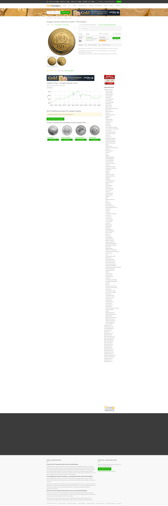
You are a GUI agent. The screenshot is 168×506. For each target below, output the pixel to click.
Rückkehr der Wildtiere (111, 265)
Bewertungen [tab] (66, 24)
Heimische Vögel (109, 182)
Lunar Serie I (108, 215)
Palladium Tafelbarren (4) (109, 355)
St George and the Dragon (111, 279)
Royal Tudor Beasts (110, 259)
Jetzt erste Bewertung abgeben (55, 119)
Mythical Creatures (110, 240)
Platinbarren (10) (108, 347)
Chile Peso (108, 124)
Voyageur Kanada (109, 309)
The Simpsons (109, 300)
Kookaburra (108, 202)
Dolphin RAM (109, 146)
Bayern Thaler (109, 105)
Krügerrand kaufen (62, 503)
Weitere (82, 5)
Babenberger (108, 103)
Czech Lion (108, 135)
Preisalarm (106, 33)
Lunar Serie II (108, 216)
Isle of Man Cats (109, 190)
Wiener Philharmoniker (111, 314)
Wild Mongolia (109, 315)
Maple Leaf (108, 227)
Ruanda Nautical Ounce (111, 264)
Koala (107, 201)
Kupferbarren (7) (108, 359)
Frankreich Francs (109, 161)
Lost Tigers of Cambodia (111, 213)
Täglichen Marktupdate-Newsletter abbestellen (107, 471)
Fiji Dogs (107, 155)
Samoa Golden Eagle (110, 268)
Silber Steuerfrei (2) (108, 344)
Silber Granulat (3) (108, 342)
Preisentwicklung (58, 24)
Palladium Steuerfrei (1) (109, 356)
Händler (91, 5)
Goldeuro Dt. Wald (110, 174)
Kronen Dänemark (110, 205)
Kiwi (106, 198)
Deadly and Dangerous (111, 138)
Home (64, 5)
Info (52, 24)
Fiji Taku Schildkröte (110, 157)
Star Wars (108, 282)
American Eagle (109, 92)
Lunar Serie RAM (109, 220)
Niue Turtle (108, 246)
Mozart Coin (108, 235)
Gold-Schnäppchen (81, 503)
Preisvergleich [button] (53, 139)
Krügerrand (108, 209)
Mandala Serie (109, 226)
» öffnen (116, 38)
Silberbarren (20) (108, 334)
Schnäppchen (98, 5)
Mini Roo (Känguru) (110, 231)
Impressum (119, 503)
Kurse (105, 5)
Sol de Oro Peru (109, 273)
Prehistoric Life (109, 253)
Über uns (101, 1)
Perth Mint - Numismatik (111, 249)
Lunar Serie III (109, 218)
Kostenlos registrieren (109, 1)
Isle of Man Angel (109, 188)
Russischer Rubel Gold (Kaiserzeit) (113, 267)
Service (111, 5)
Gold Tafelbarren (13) (109, 326)
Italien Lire (108, 191)
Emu (107, 154)
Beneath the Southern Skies (112, 108)
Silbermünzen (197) (108, 333)
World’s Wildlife (109, 323)
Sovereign (108, 278)
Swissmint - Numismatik (111, 286)
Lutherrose (108, 223)
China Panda (108, 125)
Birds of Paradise (109, 111)
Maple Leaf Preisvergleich (72, 503)
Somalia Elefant (109, 275)
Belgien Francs (109, 106)
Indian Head (108, 187)
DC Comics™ (108, 136)
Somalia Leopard (109, 276)
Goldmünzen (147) (108, 89)
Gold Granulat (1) (108, 330)
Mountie (107, 234)
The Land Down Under (111, 290)
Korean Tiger (108, 204)
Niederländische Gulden (111, 245)
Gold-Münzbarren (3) (109, 328)
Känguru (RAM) (109, 194)
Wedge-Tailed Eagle (110, 312)
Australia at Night (109, 99)
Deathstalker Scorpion (111, 139)
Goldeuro (108, 172)
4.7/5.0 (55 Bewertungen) (92, 38)
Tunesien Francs (109, 304)
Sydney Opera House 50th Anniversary (111, 288)
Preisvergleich (65, 12)
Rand (107, 254)
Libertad (107, 210)
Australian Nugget (110, 102)
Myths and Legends (110, 242)
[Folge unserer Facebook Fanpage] (47, 2)
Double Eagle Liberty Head (111, 147)
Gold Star (108, 171)
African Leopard (109, 91)
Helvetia (107, 183)
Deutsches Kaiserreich (111, 143)
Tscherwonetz (109, 303)
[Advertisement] (112, 384)
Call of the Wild (109, 119)
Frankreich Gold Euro (110, 163)
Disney (107, 144)
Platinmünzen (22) (108, 345)
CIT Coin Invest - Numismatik (112, 128)
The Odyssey (108, 293)
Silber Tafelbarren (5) (109, 341)
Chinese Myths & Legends (111, 127)
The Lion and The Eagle (111, 292)
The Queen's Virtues (110, 297)
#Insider (118, 5)
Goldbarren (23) (107, 325)
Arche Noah (108, 97)
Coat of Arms (108, 130)
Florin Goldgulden (110, 158)
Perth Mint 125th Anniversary (112, 251)
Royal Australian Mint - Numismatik (111, 257)
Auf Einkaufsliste (117, 33)
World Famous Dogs (110, 322)
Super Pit (108, 284)
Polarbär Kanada (92, 137)
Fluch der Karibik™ (110, 160)
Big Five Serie (108, 110)
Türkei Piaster (109, 306)
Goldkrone (108, 177)
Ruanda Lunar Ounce (110, 262)
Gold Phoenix (109, 169)
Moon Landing (109, 232)
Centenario (108, 122)
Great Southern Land (110, 180)
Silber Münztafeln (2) (109, 339)
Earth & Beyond (109, 150)
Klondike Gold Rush (110, 199)
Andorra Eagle (109, 95)
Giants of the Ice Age (110, 166)
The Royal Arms (109, 298)
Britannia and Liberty (110, 114)
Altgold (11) (107, 331)
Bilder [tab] (48, 24)
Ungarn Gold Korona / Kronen (112, 308)
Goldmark (108, 179)
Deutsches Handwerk (110, 141)
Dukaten (107, 149)
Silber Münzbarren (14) (109, 336)
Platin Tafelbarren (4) (109, 348)
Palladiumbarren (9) (108, 353)
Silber (74, 5)
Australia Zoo (109, 100)
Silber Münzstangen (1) (109, 337)
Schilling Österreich (110, 270)
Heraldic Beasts (109, 185)
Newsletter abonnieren (104, 469)
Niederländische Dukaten (111, 243)
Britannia (108, 113)
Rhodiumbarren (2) (108, 361)
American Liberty (109, 94)
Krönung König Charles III (111, 207)
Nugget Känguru (109, 248)
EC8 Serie (108, 152)
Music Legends (109, 237)
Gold (69, 5)
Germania (108, 165)
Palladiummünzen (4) (109, 352)
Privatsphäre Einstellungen (111, 503)
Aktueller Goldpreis (90, 503)
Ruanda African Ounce (111, 260)
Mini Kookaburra (109, 229)
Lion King (108, 212)
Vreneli (107, 311)
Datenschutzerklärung (100, 503)
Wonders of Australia (110, 320)
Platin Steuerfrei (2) (108, 350)
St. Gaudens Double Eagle (111, 281)
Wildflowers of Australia (111, 317)
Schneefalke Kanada (79, 137)
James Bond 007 (109, 193)
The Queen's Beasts (110, 295)
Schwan (107, 271)
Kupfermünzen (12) (108, 358)
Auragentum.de (89, 37)
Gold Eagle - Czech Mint (111, 168)
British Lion (108, 116)
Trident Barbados (109, 301)
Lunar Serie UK (109, 221)
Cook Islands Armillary (111, 132)
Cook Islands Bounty (110, 133)
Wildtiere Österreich (110, 319)
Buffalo (107, 117)
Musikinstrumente (110, 238)
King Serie (108, 196)
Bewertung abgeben (69, 70)
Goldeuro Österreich (110, 176)
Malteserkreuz (109, 224)
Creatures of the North (66, 137)
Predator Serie (50, 137)
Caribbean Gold (109, 121)
